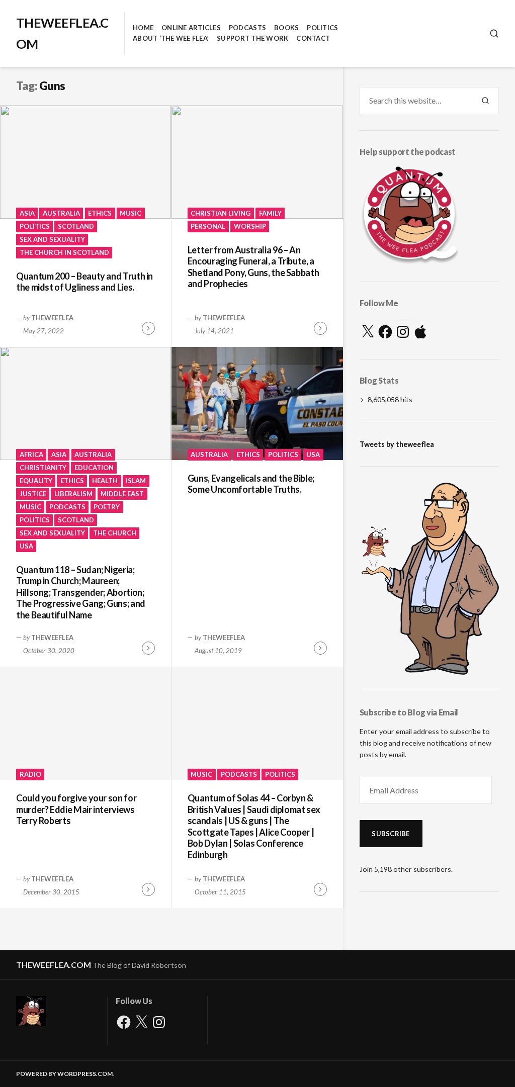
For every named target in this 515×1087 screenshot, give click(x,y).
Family (270, 213)
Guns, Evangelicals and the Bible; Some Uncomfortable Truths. (251, 484)
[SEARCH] (494, 33)
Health (105, 481)
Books (286, 28)
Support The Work (252, 38)
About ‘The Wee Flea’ (171, 38)
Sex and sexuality (52, 239)
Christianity (43, 468)
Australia (61, 213)
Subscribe (390, 834)
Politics (322, 28)
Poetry (107, 507)
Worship (250, 226)
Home (143, 28)
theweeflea (52, 318)
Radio (30, 774)
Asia (27, 213)
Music (130, 213)
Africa (31, 454)
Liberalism (73, 494)
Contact (313, 38)
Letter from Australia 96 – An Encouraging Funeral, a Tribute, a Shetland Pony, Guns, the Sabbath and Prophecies (253, 267)
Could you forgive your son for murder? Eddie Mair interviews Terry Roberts (76, 809)
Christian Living (220, 213)
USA (26, 546)
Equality (36, 481)
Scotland (76, 226)
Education (94, 468)
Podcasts (247, 28)
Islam (136, 481)
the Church (114, 533)
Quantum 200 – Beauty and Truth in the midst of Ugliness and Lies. (84, 281)
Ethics (100, 213)
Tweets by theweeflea (397, 444)
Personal (208, 226)
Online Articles (191, 28)
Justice (33, 494)
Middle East (122, 494)
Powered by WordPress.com (64, 1073)
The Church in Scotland (64, 252)
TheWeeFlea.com (53, 964)
